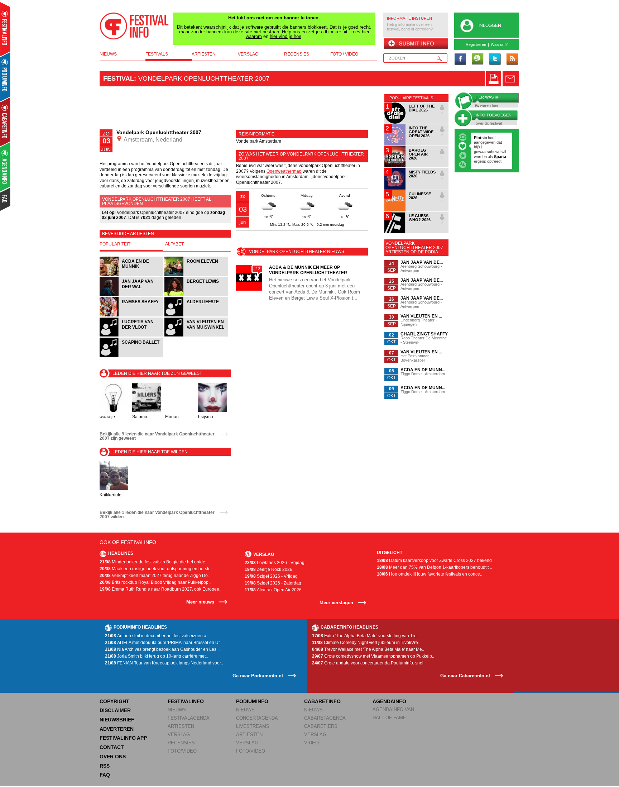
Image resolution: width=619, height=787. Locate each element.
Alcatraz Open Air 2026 (273, 590)
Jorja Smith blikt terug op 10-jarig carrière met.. (156, 656)
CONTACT (112, 747)
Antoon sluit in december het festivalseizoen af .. (158, 636)
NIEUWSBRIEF (117, 719)
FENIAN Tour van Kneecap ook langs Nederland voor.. (164, 663)
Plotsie (480, 137)
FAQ (105, 775)
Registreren (476, 44)
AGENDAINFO (389, 701)
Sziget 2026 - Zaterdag (273, 583)
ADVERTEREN (117, 729)
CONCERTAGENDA (257, 718)
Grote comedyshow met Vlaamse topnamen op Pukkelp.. (373, 656)
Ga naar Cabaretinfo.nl (465, 675)
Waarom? (499, 44)
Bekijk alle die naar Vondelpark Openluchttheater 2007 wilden (157, 514)
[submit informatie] (415, 44)
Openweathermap (284, 171)
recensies (296, 54)
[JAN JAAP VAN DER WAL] (132, 295)
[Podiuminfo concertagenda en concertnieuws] (5, 76)
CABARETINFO (322, 701)
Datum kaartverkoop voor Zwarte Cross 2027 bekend (434, 560)
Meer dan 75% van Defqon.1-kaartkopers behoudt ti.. (434, 567)
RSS (105, 766)
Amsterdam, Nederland (152, 140)
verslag (248, 54)
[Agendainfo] (5, 167)
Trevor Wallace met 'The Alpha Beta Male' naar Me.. (368, 649)
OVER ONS (113, 756)
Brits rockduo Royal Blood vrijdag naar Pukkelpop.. (155, 582)
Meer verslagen (336, 602)
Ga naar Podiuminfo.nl (257, 675)
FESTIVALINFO (186, 701)
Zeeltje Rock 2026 (268, 569)
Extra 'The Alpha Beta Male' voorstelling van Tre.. (365, 636)
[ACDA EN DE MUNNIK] (132, 275)
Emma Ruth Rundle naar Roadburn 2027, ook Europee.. (160, 589)
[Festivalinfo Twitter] (495, 59)
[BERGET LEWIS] (196, 295)
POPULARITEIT (115, 244)
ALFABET (174, 244)
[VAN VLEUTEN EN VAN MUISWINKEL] (196, 336)
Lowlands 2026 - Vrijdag (274, 563)
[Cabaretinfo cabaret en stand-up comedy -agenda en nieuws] (5, 121)
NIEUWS (177, 709)
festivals (156, 54)
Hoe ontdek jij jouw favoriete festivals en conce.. (429, 574)
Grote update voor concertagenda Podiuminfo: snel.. (369, 663)
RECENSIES (181, 742)
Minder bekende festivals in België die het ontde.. (153, 562)
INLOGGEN (490, 25)
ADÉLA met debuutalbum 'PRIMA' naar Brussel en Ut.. (163, 642)
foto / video (344, 54)
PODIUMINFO (252, 701)
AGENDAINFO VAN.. (395, 709)
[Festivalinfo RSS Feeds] (512, 59)
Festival (118, 78)
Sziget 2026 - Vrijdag (271, 576)
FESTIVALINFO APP (123, 738)
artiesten (204, 54)
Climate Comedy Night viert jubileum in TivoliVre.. (366, 642)
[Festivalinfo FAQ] (5, 199)
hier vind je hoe (285, 36)
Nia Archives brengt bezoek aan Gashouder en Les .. (162, 649)
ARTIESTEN (181, 726)
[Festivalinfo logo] (134, 26)
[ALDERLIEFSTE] (196, 316)
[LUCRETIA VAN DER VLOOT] (132, 336)
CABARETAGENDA (325, 718)
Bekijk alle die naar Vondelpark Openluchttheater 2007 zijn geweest (157, 436)
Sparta (500, 156)
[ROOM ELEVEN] (196, 275)
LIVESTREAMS (252, 726)
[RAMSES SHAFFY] (132, 316)
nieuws (108, 54)
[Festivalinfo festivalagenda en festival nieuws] (5, 29)
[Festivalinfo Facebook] (460, 59)
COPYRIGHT (114, 701)
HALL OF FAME (389, 717)
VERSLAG (179, 734)
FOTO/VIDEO (182, 751)
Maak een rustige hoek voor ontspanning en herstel (156, 569)
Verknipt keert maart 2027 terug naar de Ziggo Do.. (155, 575)
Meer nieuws (200, 602)
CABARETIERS (320, 726)
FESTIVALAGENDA (189, 718)
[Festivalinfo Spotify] (477, 59)
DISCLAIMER (115, 710)
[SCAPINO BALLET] (131, 356)
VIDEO (311, 742)
